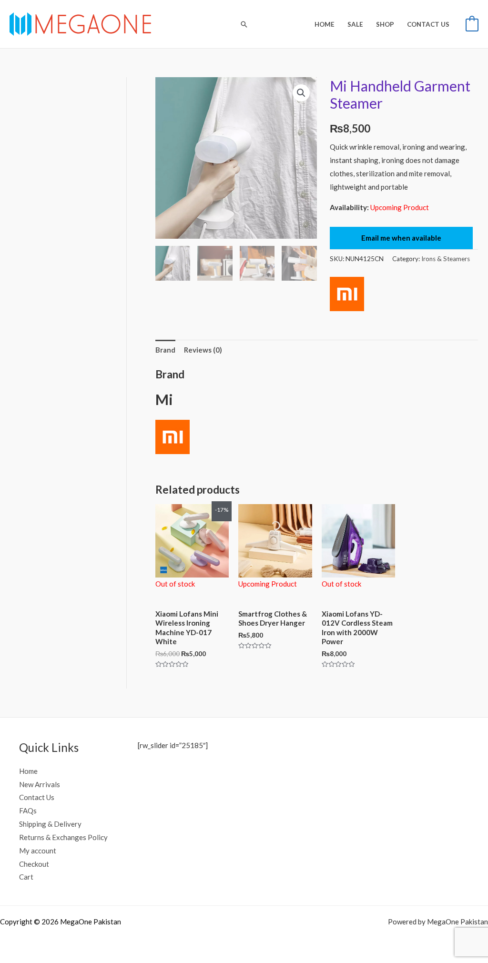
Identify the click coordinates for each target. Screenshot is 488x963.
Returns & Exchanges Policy (63, 837)
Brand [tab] (165, 349)
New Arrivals (39, 784)
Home (28, 771)
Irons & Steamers (445, 259)
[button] (244, 24)
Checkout (34, 864)
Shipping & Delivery (50, 824)
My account (37, 850)
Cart (26, 876)
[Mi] (347, 294)
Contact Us (36, 797)
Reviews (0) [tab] (203, 349)
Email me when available (401, 237)
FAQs (28, 810)
